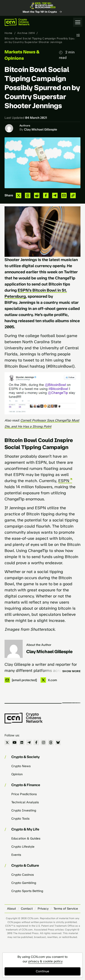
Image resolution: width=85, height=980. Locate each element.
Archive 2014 (26, 33)
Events (16, 855)
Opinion (17, 774)
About (11, 909)
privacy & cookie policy (45, 961)
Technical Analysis (25, 802)
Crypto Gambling (23, 883)
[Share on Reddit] (36, 195)
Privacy (43, 909)
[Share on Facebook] (46, 195)
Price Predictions (24, 794)
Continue (42, 971)
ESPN (63, 480)
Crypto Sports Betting (27, 891)
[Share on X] (18, 195)
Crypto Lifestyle (22, 847)
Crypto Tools (20, 819)
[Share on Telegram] (55, 195)
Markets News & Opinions (22, 55)
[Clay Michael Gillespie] (14, 649)
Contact (27, 909)
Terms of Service (65, 909)
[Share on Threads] (27, 195)
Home (8, 33)
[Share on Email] (64, 195)
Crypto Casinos (22, 875)
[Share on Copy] (73, 195)
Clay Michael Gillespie (40, 129)
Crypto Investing (23, 810)
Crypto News (21, 766)
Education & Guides (25, 838)
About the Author (38, 645)
